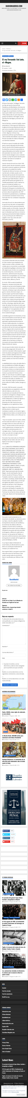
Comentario (6, 625)
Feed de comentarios (7, 994)
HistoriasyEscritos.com (7, 1023)
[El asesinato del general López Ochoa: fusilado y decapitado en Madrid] (14, 888)
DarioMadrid (7, 66)
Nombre (5, 646)
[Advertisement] (14, 25)
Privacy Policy (5, 1042)
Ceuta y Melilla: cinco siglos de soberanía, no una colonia (13, 713)
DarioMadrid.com (14, 5)
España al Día (5, 1026)
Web (3, 658)
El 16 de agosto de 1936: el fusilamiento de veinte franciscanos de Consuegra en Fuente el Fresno (13, 923)
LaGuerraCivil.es (6, 1020)
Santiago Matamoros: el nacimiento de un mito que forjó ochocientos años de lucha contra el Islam (13, 761)
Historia (11, 56)
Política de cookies (15, 1092)
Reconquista (5, 56)
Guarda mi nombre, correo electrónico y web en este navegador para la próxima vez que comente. (14, 666)
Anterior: (12, 600)
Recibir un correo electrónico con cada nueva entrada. (13, 679)
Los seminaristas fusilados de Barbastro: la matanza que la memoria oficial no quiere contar (13, 972)
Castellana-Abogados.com (8, 1032)
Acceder (4, 988)
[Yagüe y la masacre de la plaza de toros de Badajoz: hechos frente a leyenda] (14, 937)
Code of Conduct (6, 1051)
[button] (2, 43)
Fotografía (6, 755)
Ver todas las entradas (14, 585)
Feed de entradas (6, 991)
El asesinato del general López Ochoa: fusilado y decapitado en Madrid (12, 899)
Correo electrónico (8, 652)
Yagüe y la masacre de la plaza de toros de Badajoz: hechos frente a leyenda (13, 948)
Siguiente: (11, 607)
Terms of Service (6, 1045)
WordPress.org (5, 997)
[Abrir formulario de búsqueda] (15, 43)
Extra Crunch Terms (7, 1048)
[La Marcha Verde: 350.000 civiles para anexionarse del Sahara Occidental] (14, 726)
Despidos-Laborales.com (8, 1029)
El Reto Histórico (6, 1014)
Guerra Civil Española (9, 893)
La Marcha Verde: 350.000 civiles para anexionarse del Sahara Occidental (12, 737)
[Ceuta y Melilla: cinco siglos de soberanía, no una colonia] (14, 702)
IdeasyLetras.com (6, 1011)
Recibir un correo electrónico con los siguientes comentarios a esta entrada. (13, 673)
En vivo (24, 43)
